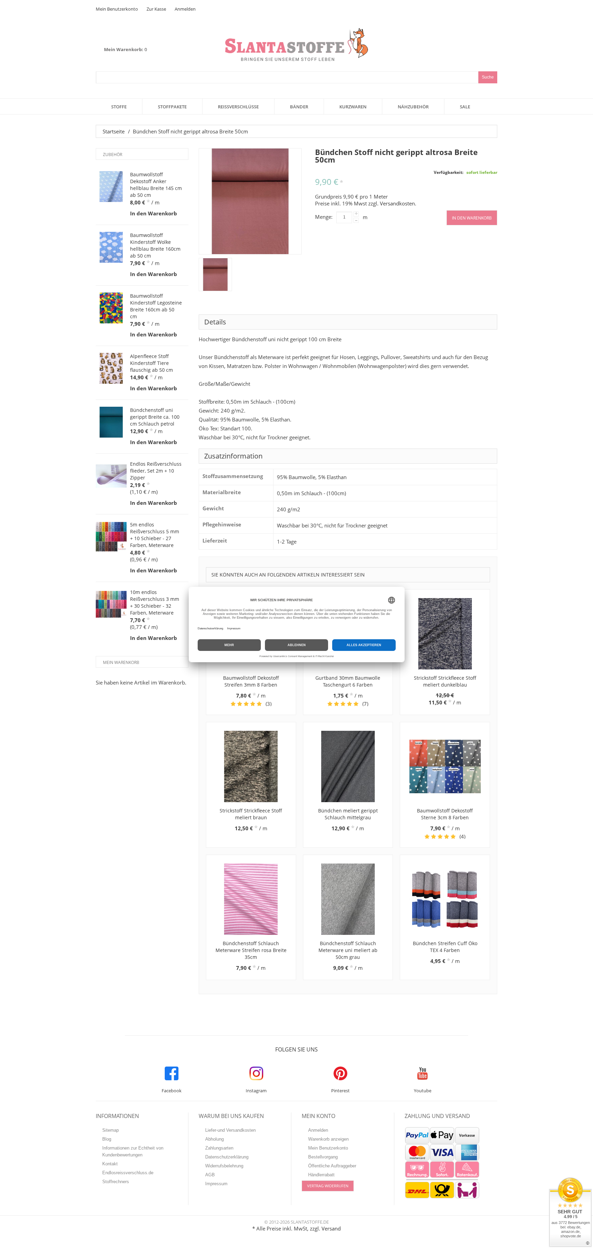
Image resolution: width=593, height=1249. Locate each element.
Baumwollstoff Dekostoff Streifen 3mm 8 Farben (251, 681)
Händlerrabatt (321, 1174)
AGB (210, 1174)
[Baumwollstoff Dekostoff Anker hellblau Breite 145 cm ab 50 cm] (111, 186)
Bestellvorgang (323, 1156)
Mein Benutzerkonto (117, 9)
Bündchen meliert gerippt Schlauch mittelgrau (348, 814)
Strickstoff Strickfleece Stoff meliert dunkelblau (445, 681)
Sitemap (110, 1130)
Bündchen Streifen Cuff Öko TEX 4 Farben (445, 946)
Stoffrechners (115, 1181)
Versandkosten (397, 203)
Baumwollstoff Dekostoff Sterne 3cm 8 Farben (445, 814)
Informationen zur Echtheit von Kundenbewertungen (132, 1151)
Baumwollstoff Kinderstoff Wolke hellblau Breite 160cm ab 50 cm (155, 245)
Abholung (214, 1139)
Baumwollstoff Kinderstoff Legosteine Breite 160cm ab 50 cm (156, 306)
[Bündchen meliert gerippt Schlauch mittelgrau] (348, 766)
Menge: (324, 216)
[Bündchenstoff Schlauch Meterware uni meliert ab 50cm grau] (348, 899)
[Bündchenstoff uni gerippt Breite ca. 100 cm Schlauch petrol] (111, 422)
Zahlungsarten (219, 1148)
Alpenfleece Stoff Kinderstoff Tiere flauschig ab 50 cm (151, 363)
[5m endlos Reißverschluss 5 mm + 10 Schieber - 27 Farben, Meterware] (111, 536)
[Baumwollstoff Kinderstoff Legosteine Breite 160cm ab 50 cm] (111, 308)
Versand (331, 1228)
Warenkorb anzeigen (328, 1139)
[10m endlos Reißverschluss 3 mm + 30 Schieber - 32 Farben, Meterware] (111, 604)
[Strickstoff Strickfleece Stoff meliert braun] (251, 766)
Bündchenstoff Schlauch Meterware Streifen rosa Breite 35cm (251, 950)
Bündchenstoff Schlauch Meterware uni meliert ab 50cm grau (347, 950)
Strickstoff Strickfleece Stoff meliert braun (251, 814)
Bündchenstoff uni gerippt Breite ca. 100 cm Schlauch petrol (154, 417)
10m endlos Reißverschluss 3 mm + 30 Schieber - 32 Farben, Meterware (154, 602)
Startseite (114, 131)
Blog (106, 1139)
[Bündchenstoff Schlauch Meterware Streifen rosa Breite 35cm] (251, 899)
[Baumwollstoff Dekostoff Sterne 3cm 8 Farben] (445, 766)
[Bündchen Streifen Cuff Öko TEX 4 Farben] (445, 899)
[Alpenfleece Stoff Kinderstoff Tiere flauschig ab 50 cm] (111, 368)
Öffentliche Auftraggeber (332, 1165)
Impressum (216, 1183)
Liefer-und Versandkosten (230, 1130)
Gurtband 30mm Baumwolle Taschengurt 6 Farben (347, 681)
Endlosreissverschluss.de (127, 1172)
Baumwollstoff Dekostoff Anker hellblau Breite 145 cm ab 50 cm (156, 184)
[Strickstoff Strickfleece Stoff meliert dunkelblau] (445, 633)
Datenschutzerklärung (226, 1156)
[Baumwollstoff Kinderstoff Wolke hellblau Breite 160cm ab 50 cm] (111, 247)
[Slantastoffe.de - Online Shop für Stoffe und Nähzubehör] (296, 44)
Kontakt (110, 1163)
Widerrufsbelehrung (224, 1165)
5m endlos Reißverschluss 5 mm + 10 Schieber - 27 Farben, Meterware (154, 534)
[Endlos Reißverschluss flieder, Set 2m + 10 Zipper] (111, 476)
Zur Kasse (156, 9)
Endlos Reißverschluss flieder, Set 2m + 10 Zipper (156, 471)
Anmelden (185, 9)
